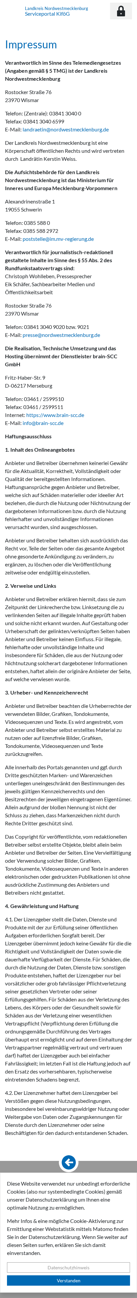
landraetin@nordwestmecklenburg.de (66, 129)
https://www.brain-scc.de (55, 415)
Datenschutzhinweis (68, 1267)
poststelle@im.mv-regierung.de (58, 239)
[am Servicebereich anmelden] (121, 11)
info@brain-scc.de (43, 423)
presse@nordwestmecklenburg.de (61, 335)
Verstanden (68, 1280)
